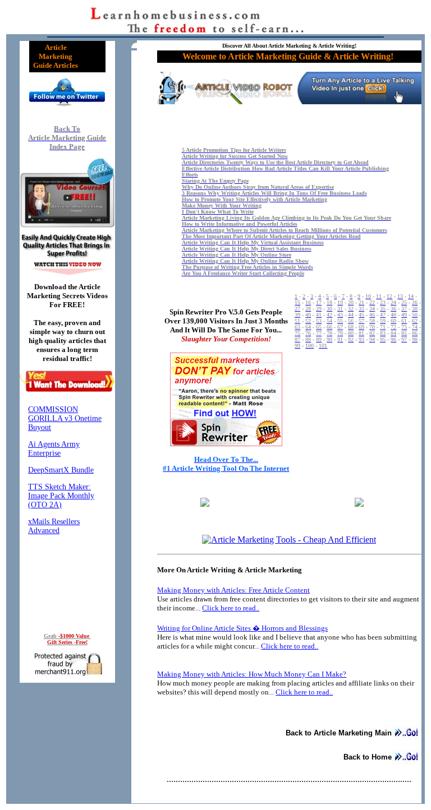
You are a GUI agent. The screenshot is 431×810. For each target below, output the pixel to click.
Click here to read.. (230, 608)
